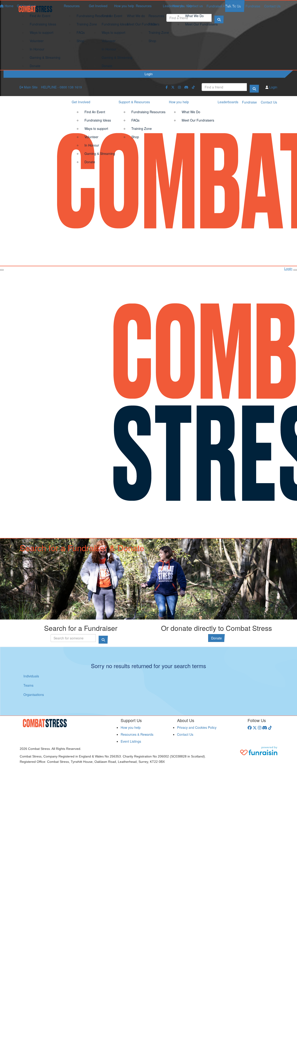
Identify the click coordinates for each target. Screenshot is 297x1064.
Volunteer (109, 40)
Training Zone (158, 32)
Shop (152, 40)
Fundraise (252, 6)
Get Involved (98, 5)
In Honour (109, 49)
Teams (28, 685)
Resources (144, 5)
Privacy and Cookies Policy (196, 727)
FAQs (152, 24)
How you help (182, 5)
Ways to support (113, 32)
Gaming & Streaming (117, 57)
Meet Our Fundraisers (201, 24)
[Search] (254, 89)
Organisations (33, 694)
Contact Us (272, 6)
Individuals (31, 676)
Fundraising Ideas (115, 24)
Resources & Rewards (137, 734)
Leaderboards (231, 5)
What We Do (194, 15)
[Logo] (37, 9)
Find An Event (112, 15)
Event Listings (131, 741)
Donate (107, 65)
